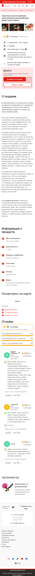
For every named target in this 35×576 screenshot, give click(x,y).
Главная (4, 10)
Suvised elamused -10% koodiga (14, 2)
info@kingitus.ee (18, 523)
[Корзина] (27, 6)
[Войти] (19, 6)
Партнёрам (6, 546)
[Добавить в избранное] (29, 79)
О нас (4, 544)
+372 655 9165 (18, 515)
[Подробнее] (26, 49)
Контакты (5, 538)
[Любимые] (23, 6)
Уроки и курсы (13, 10)
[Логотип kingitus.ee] (6, 6)
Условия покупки (8, 535)
